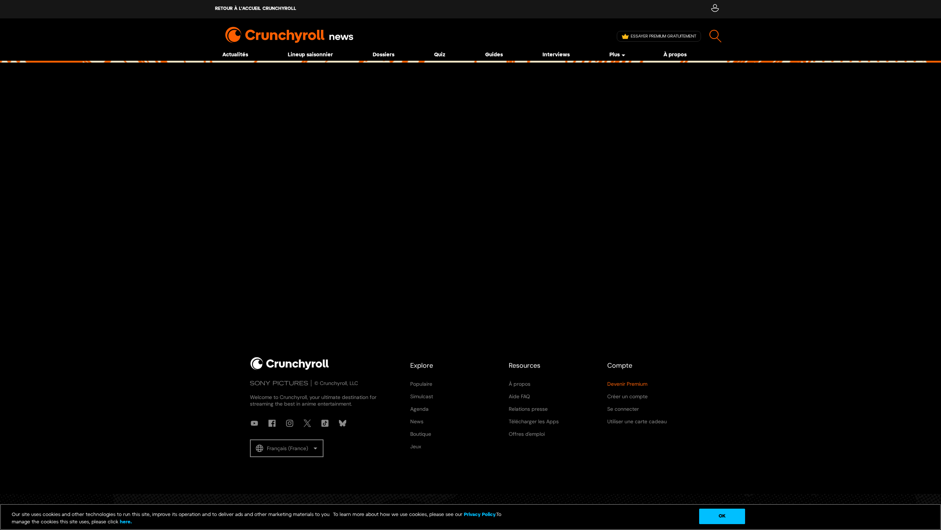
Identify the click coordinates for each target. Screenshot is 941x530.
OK (722, 516)
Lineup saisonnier (310, 55)
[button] (286, 448)
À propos (675, 55)
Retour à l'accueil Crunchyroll (255, 9)
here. (125, 522)
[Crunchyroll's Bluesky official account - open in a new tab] (342, 423)
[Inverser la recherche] (715, 36)
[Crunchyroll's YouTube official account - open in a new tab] (254, 423)
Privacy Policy (479, 514)
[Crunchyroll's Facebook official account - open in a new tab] (272, 423)
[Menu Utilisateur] (715, 9)
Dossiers (383, 55)
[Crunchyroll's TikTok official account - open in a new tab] (325, 423)
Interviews (556, 55)
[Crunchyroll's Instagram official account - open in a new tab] (289, 423)
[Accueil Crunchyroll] (289, 368)
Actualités (235, 55)
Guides (494, 55)
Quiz (440, 55)
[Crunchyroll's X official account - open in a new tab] (307, 423)
